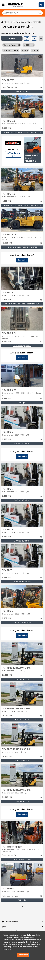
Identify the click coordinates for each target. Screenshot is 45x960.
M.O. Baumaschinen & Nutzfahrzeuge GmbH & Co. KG (22, 132)
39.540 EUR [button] (7, 716)
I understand (23, 955)
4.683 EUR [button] (6, 399)
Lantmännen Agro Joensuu (22, 346)
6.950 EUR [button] (6, 342)
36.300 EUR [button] (7, 675)
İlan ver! (41, 4)
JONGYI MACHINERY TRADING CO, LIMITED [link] (22, 247)
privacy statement (31, 947)
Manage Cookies (11, 947)
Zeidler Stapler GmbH (22, 679)
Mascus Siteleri (12, 922)
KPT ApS (22, 403)
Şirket (4, 927)
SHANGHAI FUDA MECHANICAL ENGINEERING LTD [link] (22, 304)
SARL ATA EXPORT (22, 91)
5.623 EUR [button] (6, 618)
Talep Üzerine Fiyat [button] (10, 87)
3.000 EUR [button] (6, 128)
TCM (28, 22)
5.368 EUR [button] (6, 439)
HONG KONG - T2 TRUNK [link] (22, 859)
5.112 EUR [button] (6, 537)
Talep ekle (22, 260)
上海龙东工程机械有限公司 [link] (22, 622)
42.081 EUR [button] (7, 243)
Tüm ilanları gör (14, 154)
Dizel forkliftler (17, 22)
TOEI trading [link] (22, 900)
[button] (11, 38)
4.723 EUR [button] (6, 300)
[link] (22, 65)
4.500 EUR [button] (6, 201)
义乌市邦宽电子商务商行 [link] (22, 443)
